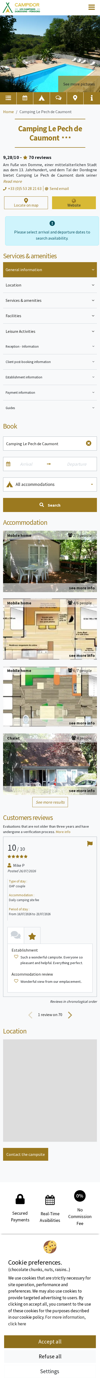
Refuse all (50, 1356)
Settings (50, 1371)
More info (63, 831)
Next (70, 1014)
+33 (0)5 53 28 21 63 (25, 188)
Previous (30, 1014)
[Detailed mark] (32, 935)
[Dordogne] (21, 8)
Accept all (50, 1341)
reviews (40, 157)
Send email (59, 188)
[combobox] (55, 484)
